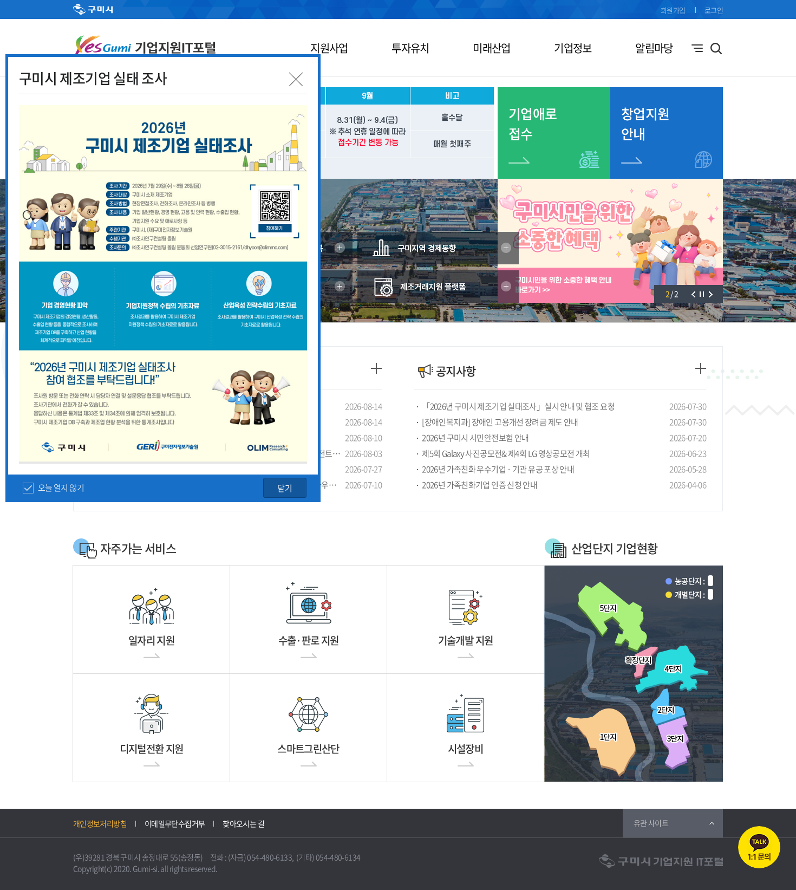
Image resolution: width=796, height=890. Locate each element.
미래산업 (491, 48)
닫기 (284, 488)
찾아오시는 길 (243, 823)
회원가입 (673, 10)
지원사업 (329, 48)
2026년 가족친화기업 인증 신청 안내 (479, 485)
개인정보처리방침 (100, 823)
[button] (693, 294)
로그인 (713, 10)
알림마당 (654, 48)
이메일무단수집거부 (175, 823)
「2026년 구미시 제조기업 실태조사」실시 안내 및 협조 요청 (518, 406)
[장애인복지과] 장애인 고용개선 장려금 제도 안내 (500, 422)
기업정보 (572, 48)
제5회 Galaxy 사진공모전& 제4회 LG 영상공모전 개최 (506, 453)
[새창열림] (438, 248)
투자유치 (410, 48)
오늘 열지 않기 (61, 487)
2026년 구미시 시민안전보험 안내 (475, 438)
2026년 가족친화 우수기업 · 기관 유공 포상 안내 (498, 469)
